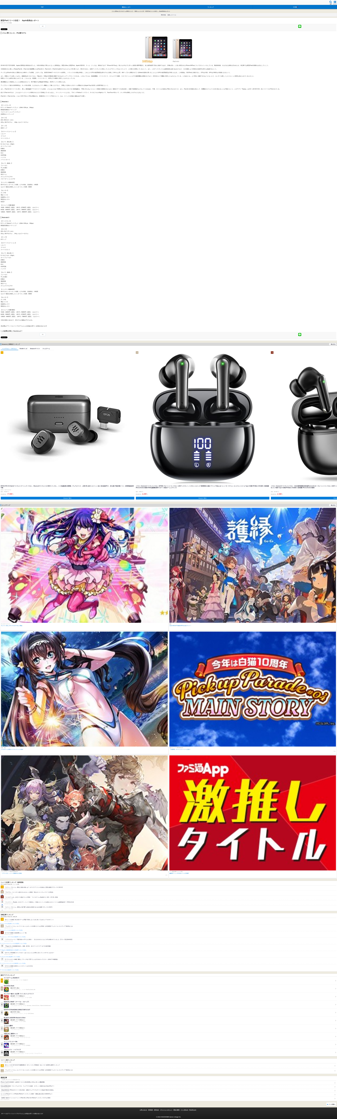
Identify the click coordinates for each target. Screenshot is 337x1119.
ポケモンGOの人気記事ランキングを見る (11, 956)
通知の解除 (176, 1110)
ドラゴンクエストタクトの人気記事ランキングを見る (14, 963)
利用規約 (150, 1110)
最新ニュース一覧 (139, 11)
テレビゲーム (46, 348)
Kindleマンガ (23, 348)
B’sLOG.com (192, 1110)
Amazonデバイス (35, 348)
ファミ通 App (6, 2)
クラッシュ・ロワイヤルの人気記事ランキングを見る (14, 936)
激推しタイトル (172, 15)
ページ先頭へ (332, 1104)
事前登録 (163, 15)
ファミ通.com (184, 1110)
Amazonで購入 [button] (67, 498)
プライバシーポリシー (166, 1110)
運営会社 (156, 1110)
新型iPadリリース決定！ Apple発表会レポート (157, 11)
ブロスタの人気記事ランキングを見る (10, 969)
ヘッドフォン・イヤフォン (9, 348)
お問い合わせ (143, 1110)
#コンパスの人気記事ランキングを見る (10, 923)
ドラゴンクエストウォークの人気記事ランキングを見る (14, 943)
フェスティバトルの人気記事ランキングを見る (12, 930)
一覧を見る (333, 344)
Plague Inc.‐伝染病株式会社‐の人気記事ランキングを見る (14, 950)
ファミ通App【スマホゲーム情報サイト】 (122, 11)
